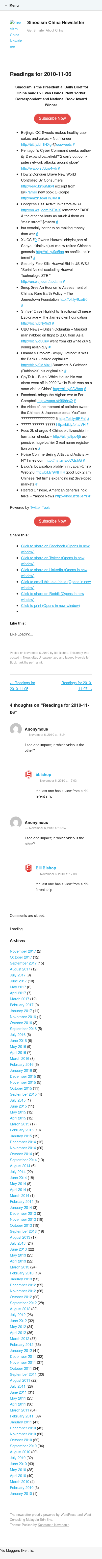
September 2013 (23, 1231)
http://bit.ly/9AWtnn (68, 388)
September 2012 (23, 1302)
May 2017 (18, 986)
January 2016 (21, 1070)
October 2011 (21, 1368)
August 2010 (20, 1451)
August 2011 (20, 1380)
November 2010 (23, 1433)
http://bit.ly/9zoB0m (75, 299)
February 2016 (21, 1064)
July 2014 (18, 1171)
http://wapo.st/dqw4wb (39, 168)
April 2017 (18, 992)
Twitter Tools (40, 507)
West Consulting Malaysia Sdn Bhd (50, 1517)
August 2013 (20, 1237)
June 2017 (18, 980)
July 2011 (18, 1386)
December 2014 (23, 1141)
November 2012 (23, 1290)
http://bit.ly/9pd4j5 (67, 436)
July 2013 (18, 1243)
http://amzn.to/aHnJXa (39, 197)
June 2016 (18, 1040)
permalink (36, 662)
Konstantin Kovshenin (53, 1524)
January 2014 (21, 1207)
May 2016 (18, 1046)
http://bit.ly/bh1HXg (36, 144)
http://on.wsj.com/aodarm (41, 281)
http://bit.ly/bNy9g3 (36, 323)
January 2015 (21, 1135)
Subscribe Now (52, 118)
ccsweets (64, 144)
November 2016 (23, 1016)
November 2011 (23, 1362)
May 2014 (18, 1183)
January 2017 (21, 1010)
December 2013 (23, 1213)
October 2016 (21, 1022)
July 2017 (18, 974)
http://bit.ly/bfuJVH (71, 424)
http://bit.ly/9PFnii (72, 418)
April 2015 (18, 1117)
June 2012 (18, 1320)
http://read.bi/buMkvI (37, 185)
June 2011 (18, 1392)
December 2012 (23, 1284)
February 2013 (21, 1272)
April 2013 (18, 1260)
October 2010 (21, 1439)
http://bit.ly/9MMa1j (36, 364)
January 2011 (21, 1421)
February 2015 (21, 1129)
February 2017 (21, 1004)
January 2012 (21, 1350)
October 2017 (21, 957)
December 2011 (23, 1356)
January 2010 (21, 1493)
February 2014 (21, 1201)
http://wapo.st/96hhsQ (55, 400)
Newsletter (30, 657)
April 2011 (18, 1404)
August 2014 (20, 1165)
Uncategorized (48, 657)
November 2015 (23, 1082)
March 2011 (19, 1409)
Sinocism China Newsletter (55, 22)
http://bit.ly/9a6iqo (50, 251)
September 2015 (23, 1094)
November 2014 (23, 1147)
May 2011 (18, 1398)
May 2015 (18, 1111)
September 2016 (23, 1028)
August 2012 (20, 1308)
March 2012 (19, 1338)
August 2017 (20, 968)
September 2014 (23, 1159)
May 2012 (18, 1326)
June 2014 (18, 1177)
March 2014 (19, 1195)
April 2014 (18, 1189)
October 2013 (21, 1225)
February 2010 (21, 1487)
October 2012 (21, 1296)
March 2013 (19, 1266)
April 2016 (18, 1052)
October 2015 (21, 1088)
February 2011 (21, 1415)
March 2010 (19, 1481)
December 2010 (23, 1427)
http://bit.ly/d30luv (35, 340)
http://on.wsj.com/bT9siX (41, 209)
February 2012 (21, 1344)
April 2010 (18, 1475)
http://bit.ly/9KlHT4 (50, 472)
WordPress (68, 1514)
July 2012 (18, 1314)
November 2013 (23, 1219)
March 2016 (19, 1058)
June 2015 (18, 1106)
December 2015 (23, 1076)
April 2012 (18, 1332)
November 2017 (23, 951)
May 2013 (18, 1255)
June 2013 (18, 1249)
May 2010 (18, 1469)
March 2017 (19, 998)
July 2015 (18, 1100)
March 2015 (19, 1123)
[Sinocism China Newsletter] (16, 36)
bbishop (43, 774)
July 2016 (18, 1034)
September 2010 (23, 1445)
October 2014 (21, 1153)
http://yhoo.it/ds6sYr (71, 495)
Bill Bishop (61, 652)
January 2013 (21, 1278)
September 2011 (23, 1374)
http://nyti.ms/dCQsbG (64, 460)
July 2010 (18, 1457)
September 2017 (23, 962)
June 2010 (18, 1463)
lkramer (31, 191)
